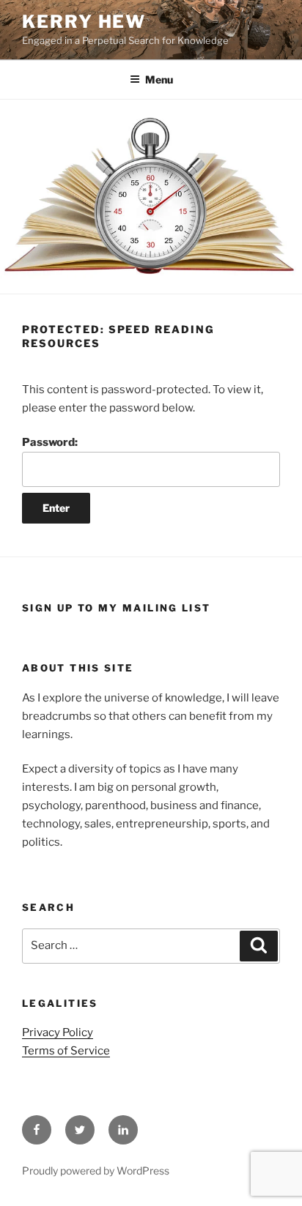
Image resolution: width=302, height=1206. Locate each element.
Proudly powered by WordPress (95, 1170)
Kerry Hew (84, 21)
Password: (50, 442)
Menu (159, 79)
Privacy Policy (57, 1032)
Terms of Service (66, 1050)
